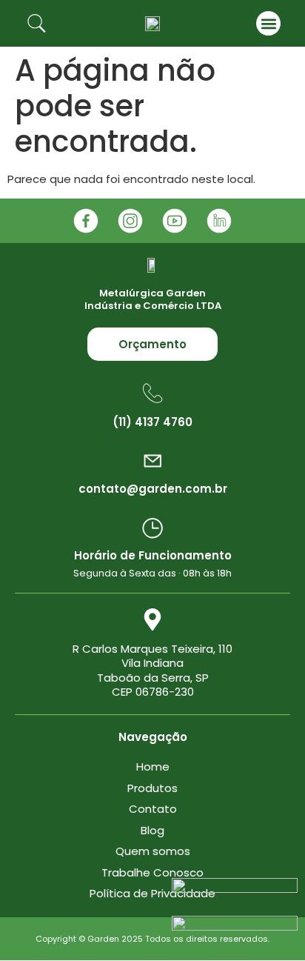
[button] (268, 23)
